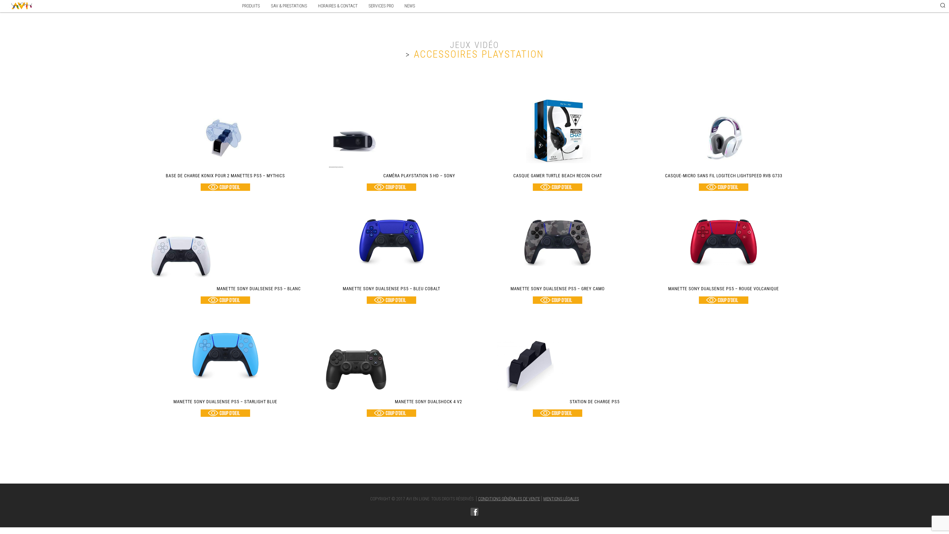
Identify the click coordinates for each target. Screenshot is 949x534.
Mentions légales (561, 498)
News (410, 5)
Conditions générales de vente (509, 498)
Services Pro (381, 5)
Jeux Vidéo (474, 45)
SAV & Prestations (289, 5)
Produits (251, 5)
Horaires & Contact (338, 5)
